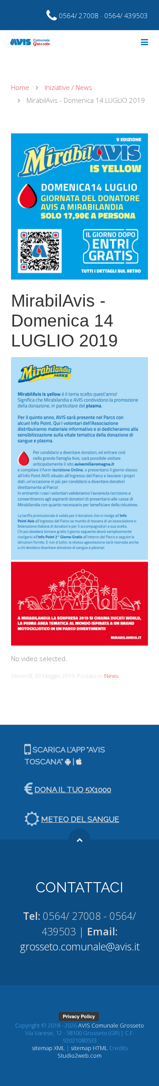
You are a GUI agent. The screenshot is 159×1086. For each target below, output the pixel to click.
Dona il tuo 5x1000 (72, 789)
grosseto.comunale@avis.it (80, 946)
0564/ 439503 (126, 15)
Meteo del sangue (80, 819)
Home (20, 87)
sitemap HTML (89, 1048)
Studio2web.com (79, 1055)
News (111, 676)
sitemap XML (48, 1048)
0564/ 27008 (78, 15)
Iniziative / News (68, 87)
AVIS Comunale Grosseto (111, 1025)
